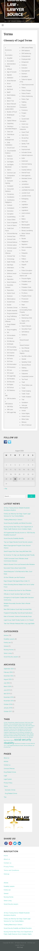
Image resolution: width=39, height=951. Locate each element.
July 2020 (7, 683)
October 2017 (8, 711)
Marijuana (19, 734)
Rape (8, 737)
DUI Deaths (21, 727)
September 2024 (9, 669)
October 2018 (8, 704)
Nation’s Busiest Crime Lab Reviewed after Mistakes (19, 564)
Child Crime (27, 722)
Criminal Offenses (9, 768)
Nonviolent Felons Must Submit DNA (15, 568)
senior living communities (16, 737)
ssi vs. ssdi (6, 745)
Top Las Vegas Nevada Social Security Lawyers (18, 542)
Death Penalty (21, 724)
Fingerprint (6, 732)
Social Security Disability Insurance (22, 743)
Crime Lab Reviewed (13, 724)
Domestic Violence (8, 727)
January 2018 (8, 708)
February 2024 (8, 672)
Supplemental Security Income (16, 745)
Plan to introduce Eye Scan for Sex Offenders (17, 590)
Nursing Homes (8, 650)
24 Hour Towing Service (9, 722)
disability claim (21, 725)
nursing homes (30, 735)
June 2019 (7, 690)
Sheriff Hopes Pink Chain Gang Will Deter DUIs (17, 551)
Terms (6, 786)
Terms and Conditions (11, 870)
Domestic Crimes (10, 790)
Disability (15, 725)
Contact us (7, 765)
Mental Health (26, 734)
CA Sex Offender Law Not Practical (14, 577)
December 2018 (8, 697)
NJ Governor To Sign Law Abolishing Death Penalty (19, 555)
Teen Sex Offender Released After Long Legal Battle (19, 623)
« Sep (5, 488)
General (6, 646)
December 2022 (8, 676)
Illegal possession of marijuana (16, 732)
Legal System (8, 779)
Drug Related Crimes (10, 772)
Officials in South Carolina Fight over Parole (17, 594)
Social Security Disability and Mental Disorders (18, 523)
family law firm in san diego (15, 730)
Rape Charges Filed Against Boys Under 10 (17, 581)
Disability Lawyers (9, 639)
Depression (10, 725)
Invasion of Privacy (12, 734)
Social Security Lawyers (11, 657)
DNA (27, 725)
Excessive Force (13, 729)
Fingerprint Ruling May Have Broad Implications (18, 613)
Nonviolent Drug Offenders (19, 735)
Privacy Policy (8, 783)
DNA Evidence (31, 725)
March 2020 (7, 686)
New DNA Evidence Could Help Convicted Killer (18, 609)
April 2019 (7, 693)
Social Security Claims (9, 740)
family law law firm (26, 730)
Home (6, 855)
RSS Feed (20, 947)
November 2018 (8, 701)
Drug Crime (15, 727)
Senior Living (7, 653)
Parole (5, 737)
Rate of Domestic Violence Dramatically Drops (18, 616)
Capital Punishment (19, 722)
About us (6, 758)
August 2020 (7, 679)
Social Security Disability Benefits (14, 538)
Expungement (20, 729)
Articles (6, 635)
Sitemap (6, 874)
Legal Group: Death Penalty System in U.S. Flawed (19, 620)
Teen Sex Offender (28, 745)
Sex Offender (30, 737)
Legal (5, 776)
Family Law (7, 642)
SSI (34, 743)
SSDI (32, 743)
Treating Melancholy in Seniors (13, 519)
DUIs (25, 727)
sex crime (24, 737)
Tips (5, 797)
